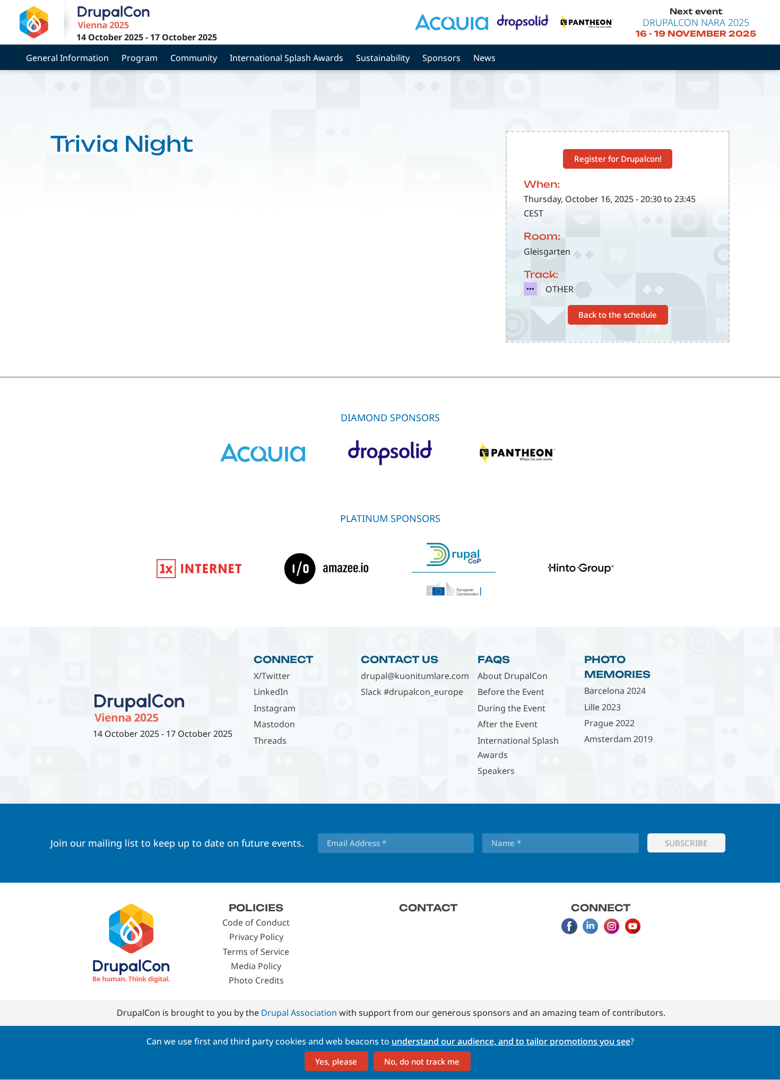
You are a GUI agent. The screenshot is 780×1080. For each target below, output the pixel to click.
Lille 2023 (602, 707)
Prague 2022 (609, 723)
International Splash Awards (286, 58)
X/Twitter (272, 676)
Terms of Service (256, 951)
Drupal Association (299, 1012)
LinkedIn (271, 692)
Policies (256, 907)
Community (193, 58)
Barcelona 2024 (615, 690)
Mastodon (274, 724)
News (484, 58)
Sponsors (441, 58)
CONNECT (284, 659)
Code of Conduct (256, 922)
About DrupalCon (513, 676)
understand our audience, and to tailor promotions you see (511, 1041)
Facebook (569, 926)
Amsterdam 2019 (618, 739)
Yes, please (336, 1061)
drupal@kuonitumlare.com (415, 676)
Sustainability (383, 58)
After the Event (508, 724)
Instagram (275, 708)
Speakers (496, 771)
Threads (270, 740)
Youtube (633, 926)
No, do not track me (422, 1061)
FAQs (494, 659)
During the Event (511, 708)
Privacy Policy (256, 937)
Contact (428, 907)
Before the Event (511, 692)
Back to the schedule (617, 314)
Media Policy (256, 966)
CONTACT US (399, 659)
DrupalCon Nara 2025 (696, 22)
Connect (601, 907)
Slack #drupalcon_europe (412, 692)
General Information (67, 58)
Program (140, 58)
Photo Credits (256, 980)
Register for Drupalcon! (618, 158)
